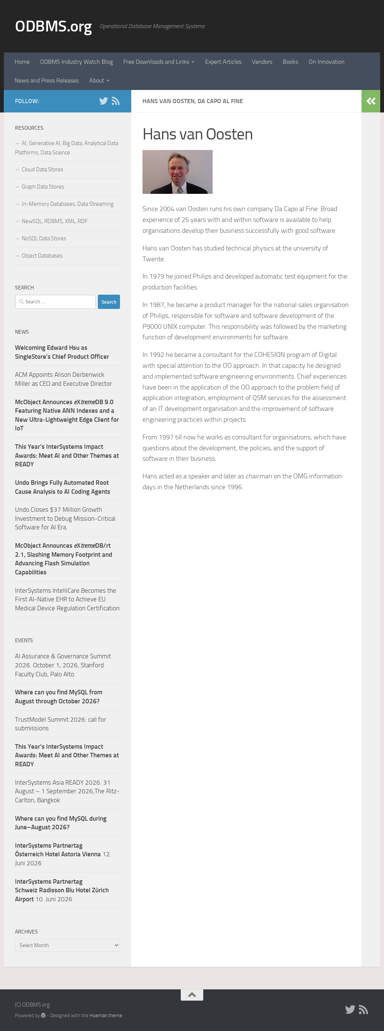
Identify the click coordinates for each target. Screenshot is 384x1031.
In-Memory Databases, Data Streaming (68, 204)
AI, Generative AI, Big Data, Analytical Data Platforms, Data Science (66, 148)
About (96, 80)
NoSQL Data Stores (44, 238)
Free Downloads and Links (156, 61)
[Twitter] (103, 100)
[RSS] (115, 100)
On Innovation (327, 61)
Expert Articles (223, 61)
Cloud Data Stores (42, 169)
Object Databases (42, 255)
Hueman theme (106, 1015)
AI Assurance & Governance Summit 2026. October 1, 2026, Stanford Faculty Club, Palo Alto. (63, 664)
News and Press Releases (47, 80)
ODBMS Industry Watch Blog (76, 61)
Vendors (262, 61)
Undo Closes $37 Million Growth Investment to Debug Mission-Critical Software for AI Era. (65, 518)
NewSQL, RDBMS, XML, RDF (55, 221)
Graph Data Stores (43, 186)
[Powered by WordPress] (43, 1015)
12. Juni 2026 (63, 854)
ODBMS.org (53, 26)
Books (290, 61)
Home (22, 61)
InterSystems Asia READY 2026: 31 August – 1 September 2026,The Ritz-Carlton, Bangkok (67, 791)
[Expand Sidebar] (371, 101)
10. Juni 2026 (62, 890)
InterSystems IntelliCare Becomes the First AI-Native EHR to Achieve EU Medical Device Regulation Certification (67, 599)
